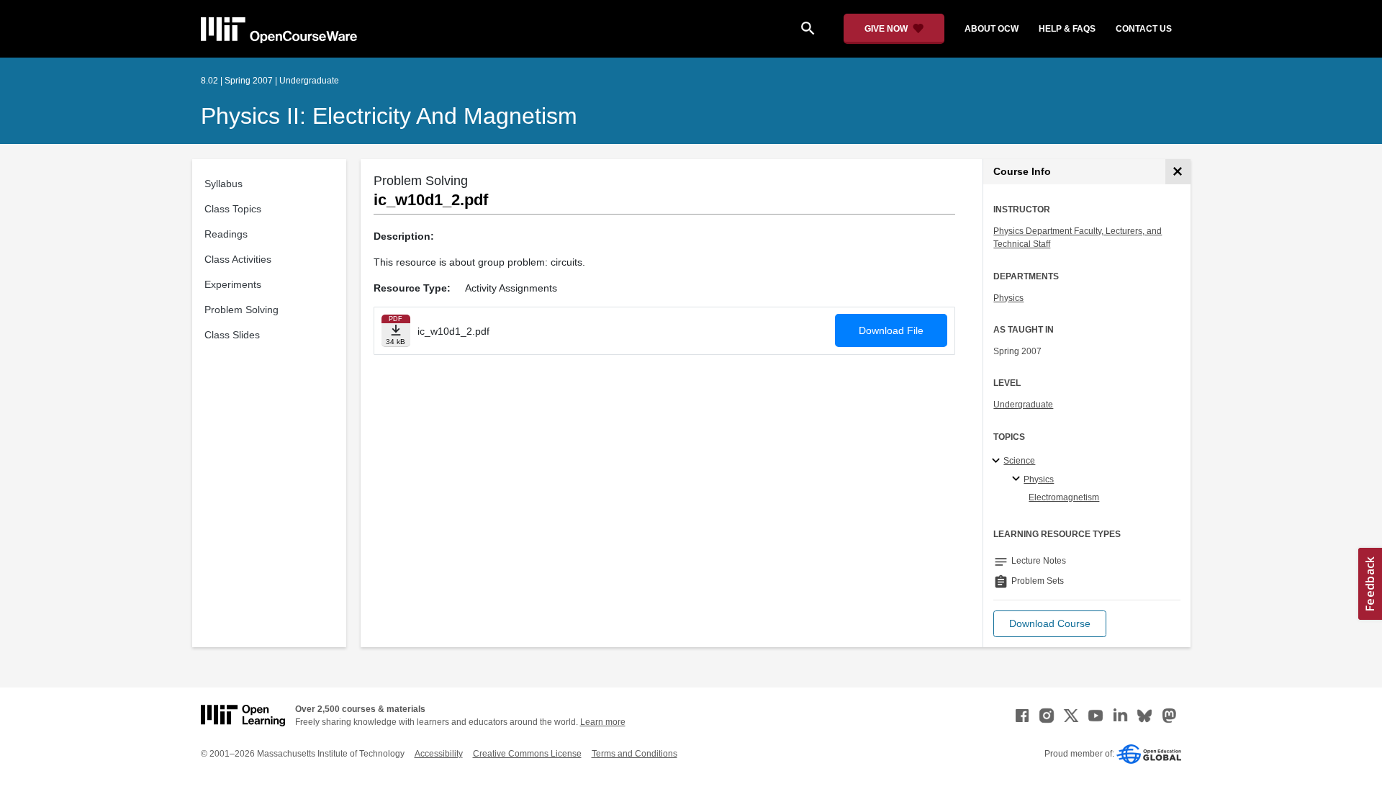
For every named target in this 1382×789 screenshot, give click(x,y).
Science (1019, 461)
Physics (1008, 298)
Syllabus (223, 183)
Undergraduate (1023, 405)
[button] (1049, 623)
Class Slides (232, 335)
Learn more (602, 722)
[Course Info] (1178, 171)
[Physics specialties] (1018, 479)
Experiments (232, 284)
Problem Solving (241, 309)
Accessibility (439, 754)
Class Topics (232, 209)
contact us (1144, 29)
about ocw (992, 29)
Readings (226, 234)
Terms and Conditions (634, 754)
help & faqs (1067, 29)
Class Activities (237, 259)
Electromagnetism (1064, 497)
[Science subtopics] (998, 461)
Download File (891, 330)
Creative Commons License (527, 754)
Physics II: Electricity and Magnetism (389, 116)
